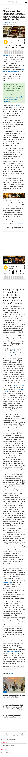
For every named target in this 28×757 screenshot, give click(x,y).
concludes (20, 224)
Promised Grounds (12, 651)
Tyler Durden (7, 22)
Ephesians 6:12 (12, 739)
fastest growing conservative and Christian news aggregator (13, 99)
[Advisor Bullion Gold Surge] (14, 195)
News (7, 8)
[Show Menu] (2, 2)
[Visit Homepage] (14, 2)
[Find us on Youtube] (7, 753)
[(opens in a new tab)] (14, 685)
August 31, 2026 (6, 701)
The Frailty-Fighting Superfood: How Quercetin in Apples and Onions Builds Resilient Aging (13, 707)
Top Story (5, 668)
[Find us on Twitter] (4, 753)
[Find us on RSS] (9, 753)
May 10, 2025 (16, 22)
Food (13, 666)
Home (4, 8)
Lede (18, 666)
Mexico (22, 666)
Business (8, 666)
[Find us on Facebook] (1, 753)
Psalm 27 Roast (19, 385)
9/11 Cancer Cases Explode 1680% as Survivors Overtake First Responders (14, 697)
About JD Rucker (5, 745)
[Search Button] (26, 2)
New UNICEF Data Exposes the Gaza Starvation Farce (12, 716)
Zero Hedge (7, 55)
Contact (12, 745)
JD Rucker (6, 739)
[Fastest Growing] (14, 260)
